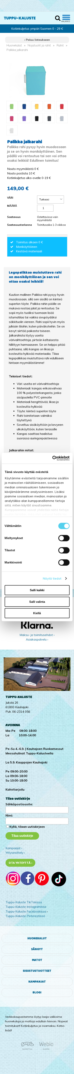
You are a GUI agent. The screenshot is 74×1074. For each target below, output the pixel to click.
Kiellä (37, 613)
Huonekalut (14, 45)
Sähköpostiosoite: (19, 804)
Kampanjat (37, 981)
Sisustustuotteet (37, 971)
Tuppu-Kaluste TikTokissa (24, 902)
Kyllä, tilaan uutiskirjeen (27, 827)
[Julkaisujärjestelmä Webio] (45, 1049)
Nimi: (9, 815)
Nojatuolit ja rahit (39, 45)
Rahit (60, 45)
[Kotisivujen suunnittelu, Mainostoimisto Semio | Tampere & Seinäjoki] (29, 1049)
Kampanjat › (14, 848)
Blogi (37, 992)
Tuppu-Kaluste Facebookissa (26, 911)
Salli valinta (37, 601)
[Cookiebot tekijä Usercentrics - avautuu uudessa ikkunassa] (52, 458)
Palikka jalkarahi (17, 50)
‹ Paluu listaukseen (37, 39)
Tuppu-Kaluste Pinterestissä (25, 916)
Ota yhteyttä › (20, 862)
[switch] (63, 538)
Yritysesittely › (15, 853)
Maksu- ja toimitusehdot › (37, 635)
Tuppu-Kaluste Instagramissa (26, 907)
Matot (37, 960)
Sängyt (37, 949)
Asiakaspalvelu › (37, 639)
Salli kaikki (37, 590)
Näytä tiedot (52, 578)
